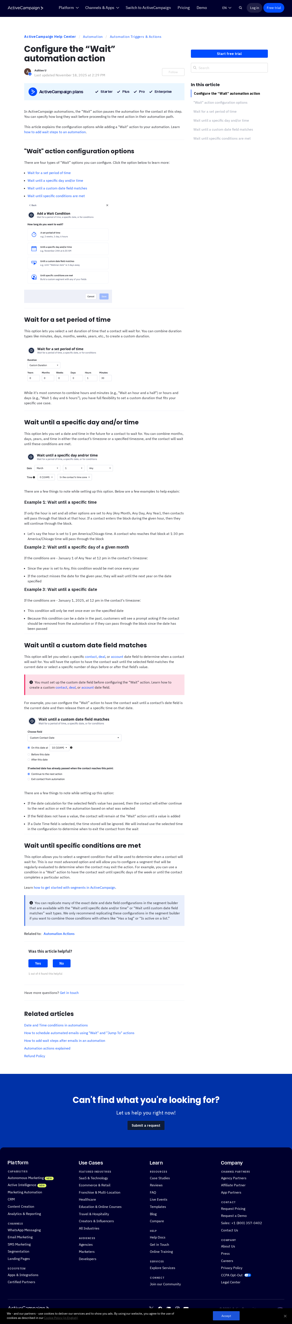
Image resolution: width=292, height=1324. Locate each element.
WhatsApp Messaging (24, 1230)
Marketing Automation (25, 1192)
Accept (226, 1316)
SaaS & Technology (93, 1178)
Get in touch (69, 992)
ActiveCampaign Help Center (50, 36)
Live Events (158, 1199)
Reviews (156, 1185)
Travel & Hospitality (94, 1214)
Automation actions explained (47, 1048)
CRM (11, 1199)
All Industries (89, 1228)
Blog (153, 1214)
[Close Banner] (285, 1316)
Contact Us (229, 1230)
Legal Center (230, 1282)
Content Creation (21, 1206)
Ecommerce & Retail (94, 1185)
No (61, 963)
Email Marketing (20, 1237)
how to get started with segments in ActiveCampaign (74, 887)
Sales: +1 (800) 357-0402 (241, 1223)
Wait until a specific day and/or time (55, 180)
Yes (38, 963)
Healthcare (87, 1199)
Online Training (161, 1251)
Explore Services (162, 1268)
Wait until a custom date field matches (57, 188)
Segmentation (18, 1251)
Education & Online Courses (100, 1206)
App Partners (231, 1192)
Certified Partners (21, 1282)
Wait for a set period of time (49, 173)
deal (102, 656)
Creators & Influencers (96, 1221)
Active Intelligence (22, 1185)
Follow (173, 72)
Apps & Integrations (23, 1274)
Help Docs (157, 1237)
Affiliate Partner (233, 1185)
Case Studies (160, 1178)
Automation (93, 36)
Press (225, 1253)
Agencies (86, 1244)
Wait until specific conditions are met (56, 196)
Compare (157, 1221)
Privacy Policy (231, 1268)
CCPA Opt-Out (232, 1275)
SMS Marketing (19, 1244)
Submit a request (146, 1125)
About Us (228, 1246)
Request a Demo (234, 1215)
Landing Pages (19, 1258)
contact (91, 656)
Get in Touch (159, 1244)
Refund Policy (34, 1056)
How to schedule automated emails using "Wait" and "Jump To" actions (79, 1033)
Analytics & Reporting (24, 1213)
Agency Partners (233, 1178)
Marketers (87, 1251)
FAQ (153, 1192)
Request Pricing (233, 1208)
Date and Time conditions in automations (56, 1025)
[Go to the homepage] (25, 8)
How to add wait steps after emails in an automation (64, 1040)
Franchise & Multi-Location (99, 1192)
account (117, 656)
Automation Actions (59, 933)
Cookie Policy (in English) (61, 1318)
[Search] (241, 7)
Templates (158, 1206)
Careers (227, 1260)
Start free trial (229, 54)
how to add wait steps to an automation (55, 132)
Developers (87, 1258)
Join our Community (165, 1284)
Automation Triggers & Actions (136, 36)
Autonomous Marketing (26, 1177)
